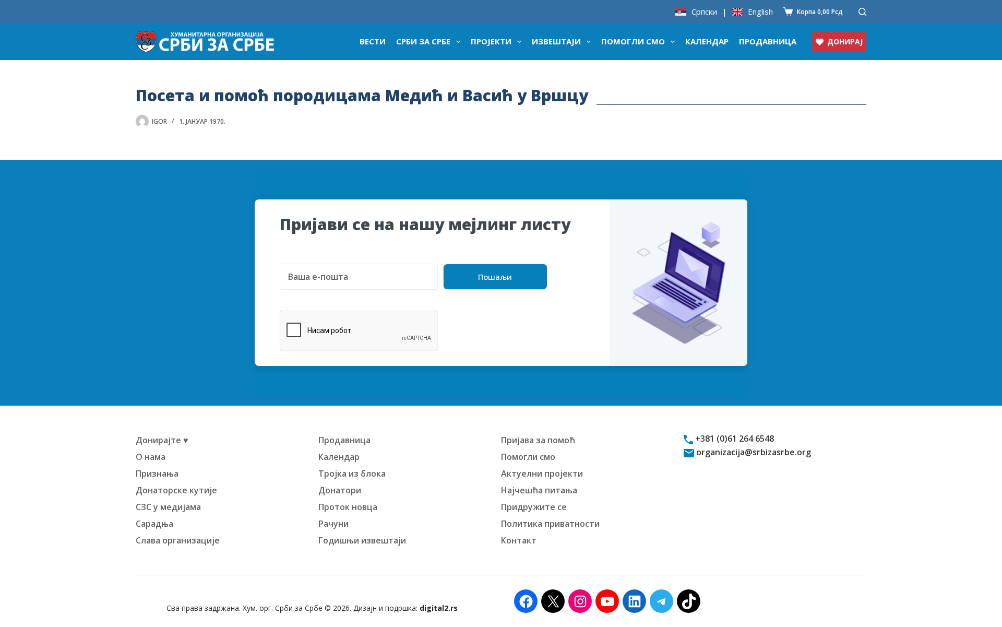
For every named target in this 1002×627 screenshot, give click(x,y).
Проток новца (347, 507)
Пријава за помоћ (538, 440)
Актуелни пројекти (542, 473)
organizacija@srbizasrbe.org (752, 452)
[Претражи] (862, 12)
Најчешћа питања (539, 490)
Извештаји (556, 41)
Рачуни (333, 523)
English (760, 12)
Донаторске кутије (176, 490)
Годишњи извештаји (362, 540)
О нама (150, 457)
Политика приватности (550, 523)
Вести (373, 41)
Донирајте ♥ (162, 440)
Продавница (767, 41)
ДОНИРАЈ (845, 41)
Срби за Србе (423, 41)
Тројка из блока (352, 473)
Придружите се (534, 507)
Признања (157, 473)
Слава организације (178, 540)
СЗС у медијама (168, 507)
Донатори (339, 490)
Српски (704, 12)
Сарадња (154, 523)
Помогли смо (633, 41)
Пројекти (491, 41)
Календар (707, 41)
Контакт (518, 540)
